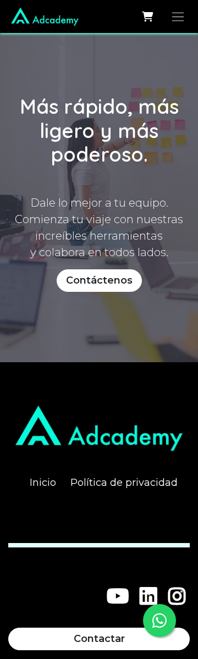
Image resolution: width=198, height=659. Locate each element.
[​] (118, 596)
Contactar (99, 639)
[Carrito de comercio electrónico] (147, 16)
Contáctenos (99, 280)
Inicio (43, 483)
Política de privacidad (124, 483)
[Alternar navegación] (178, 16)
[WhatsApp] (159, 620)
